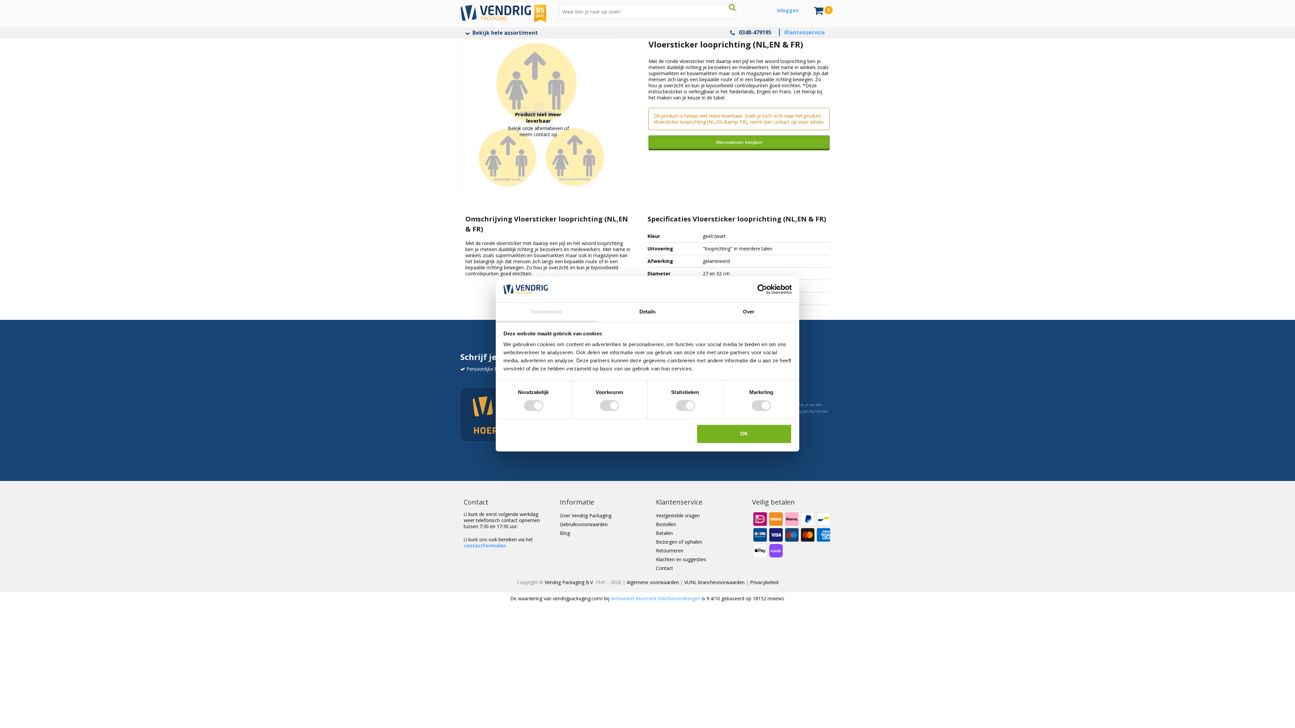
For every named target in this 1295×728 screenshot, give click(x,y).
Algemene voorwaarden (653, 582)
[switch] (609, 405)
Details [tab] (647, 311)
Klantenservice (804, 32)
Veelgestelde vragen (678, 515)
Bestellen (666, 524)
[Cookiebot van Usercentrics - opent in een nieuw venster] (762, 289)
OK (744, 433)
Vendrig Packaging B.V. (569, 582)
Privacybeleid (764, 582)
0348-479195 (755, 32)
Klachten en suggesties (681, 559)
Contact (664, 568)
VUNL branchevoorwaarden (714, 582)
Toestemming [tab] (546, 311)
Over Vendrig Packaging (585, 515)
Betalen (664, 533)
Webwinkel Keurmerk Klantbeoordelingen (655, 598)
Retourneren (669, 550)
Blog (565, 533)
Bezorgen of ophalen (679, 542)
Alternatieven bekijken (739, 142)
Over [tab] (748, 311)
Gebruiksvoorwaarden (584, 524)
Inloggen (788, 10)
